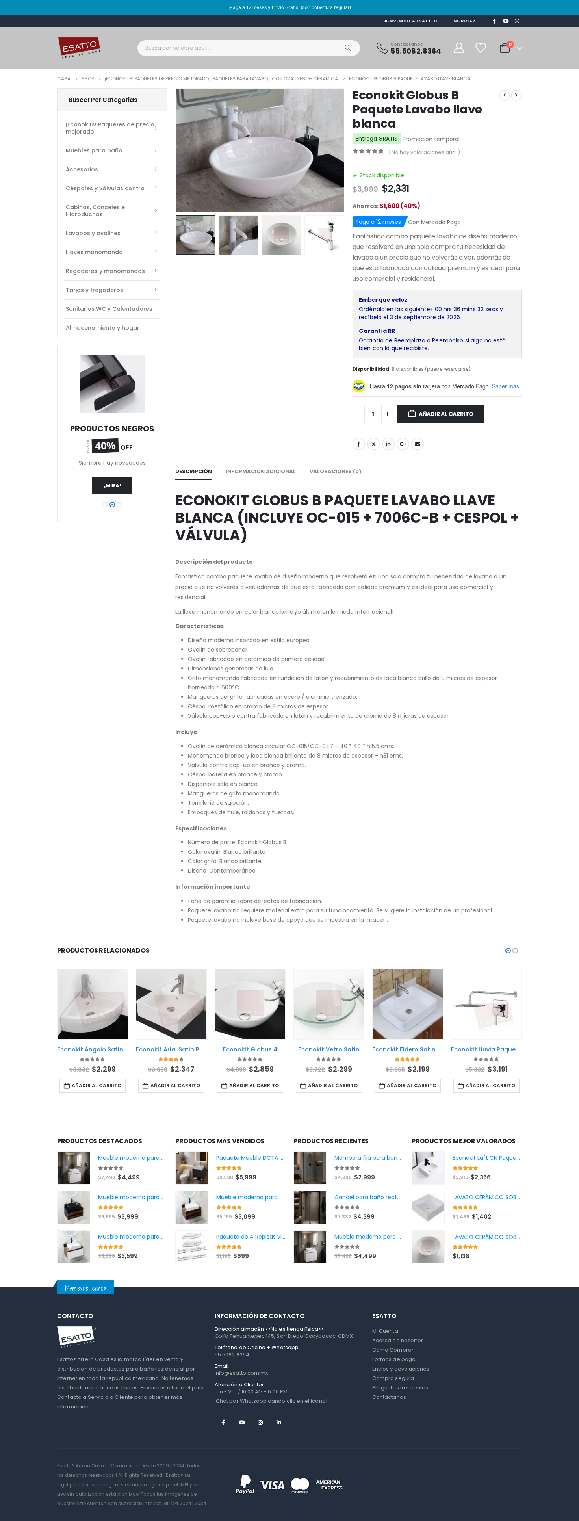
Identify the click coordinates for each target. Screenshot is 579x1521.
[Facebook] (494, 21)
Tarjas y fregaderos (94, 290)
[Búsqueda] (348, 48)
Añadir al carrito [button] (96, 1085)
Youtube (242, 1422)
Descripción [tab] (193, 471)
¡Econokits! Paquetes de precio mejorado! (110, 128)
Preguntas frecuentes (400, 1387)
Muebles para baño (94, 150)
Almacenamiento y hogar (102, 328)
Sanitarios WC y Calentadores (109, 309)
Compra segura (393, 1378)
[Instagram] (517, 21)
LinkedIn (388, 444)
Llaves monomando (94, 252)
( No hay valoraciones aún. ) (424, 152)
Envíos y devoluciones (400, 1368)
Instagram (260, 1422)
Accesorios (82, 169)
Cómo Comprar (393, 1350)
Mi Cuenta (385, 1331)
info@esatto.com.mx (241, 1373)
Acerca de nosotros (398, 1340)
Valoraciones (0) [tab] (335, 471)
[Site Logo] (79, 47)
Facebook (359, 444)
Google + (403, 444)
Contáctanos (389, 1397)
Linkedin (279, 1422)
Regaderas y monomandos (105, 271)
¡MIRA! (112, 485)
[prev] (504, 95)
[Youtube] (506, 21)
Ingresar (463, 21)
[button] (177, 150)
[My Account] (459, 48)
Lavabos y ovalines (93, 233)
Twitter (373, 444)
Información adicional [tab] (261, 471)
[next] (516, 95)
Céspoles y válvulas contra (105, 188)
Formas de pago (394, 1359)
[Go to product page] (93, 1004)
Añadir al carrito (446, 414)
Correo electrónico (417, 444)
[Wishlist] (481, 48)
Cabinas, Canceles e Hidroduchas (95, 210)
